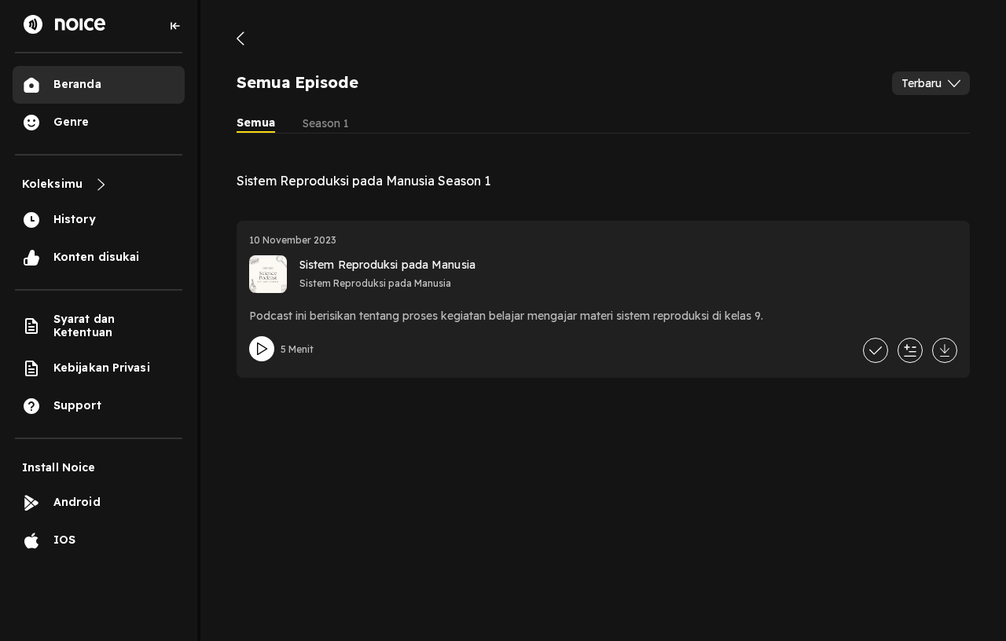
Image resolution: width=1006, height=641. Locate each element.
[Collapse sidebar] (175, 25)
